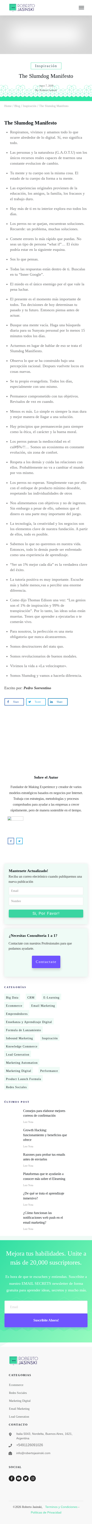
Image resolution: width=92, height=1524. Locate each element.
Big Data (12, 997)
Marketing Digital (18, 1071)
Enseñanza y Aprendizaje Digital (29, 1022)
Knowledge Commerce (21, 1046)
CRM (30, 997)
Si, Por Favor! (46, 913)
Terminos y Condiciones (61, 1507)
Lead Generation (17, 1054)
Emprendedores (17, 1013)
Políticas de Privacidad (46, 1512)
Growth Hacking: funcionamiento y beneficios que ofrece (45, 1135)
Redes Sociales (16, 1087)
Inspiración (50, 1038)
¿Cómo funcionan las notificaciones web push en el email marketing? (43, 1217)
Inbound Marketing (19, 1038)
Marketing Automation (22, 1062)
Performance (49, 1071)
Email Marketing (43, 1005)
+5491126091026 (29, 1445)
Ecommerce (14, 1005)
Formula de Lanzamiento (23, 1030)
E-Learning (51, 997)
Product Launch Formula (23, 1079)
